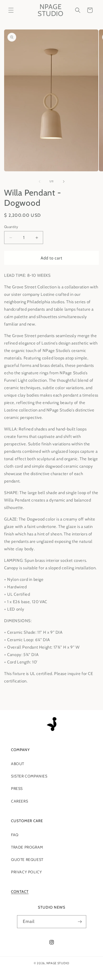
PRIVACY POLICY (26, 871)
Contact (20, 891)
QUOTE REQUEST (27, 859)
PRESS (17, 788)
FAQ (15, 834)
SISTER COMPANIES (29, 776)
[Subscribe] (80, 921)
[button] (11, 10)
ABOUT (17, 763)
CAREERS (19, 801)
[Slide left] (40, 181)
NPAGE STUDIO (57, 963)
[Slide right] (64, 181)
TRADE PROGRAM (27, 847)
